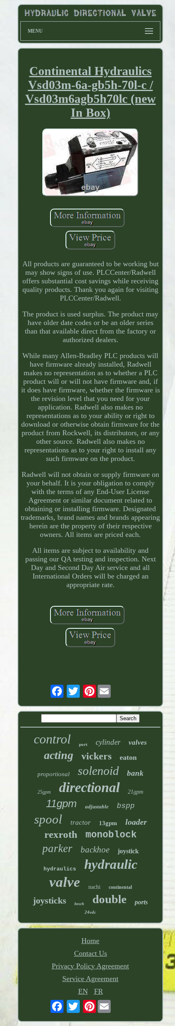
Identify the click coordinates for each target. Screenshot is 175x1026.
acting (58, 755)
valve (64, 882)
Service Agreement (90, 979)
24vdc (90, 912)
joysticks (49, 900)
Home (90, 941)
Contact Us (90, 953)
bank (135, 773)
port (83, 744)
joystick (128, 851)
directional (89, 787)
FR (98, 991)
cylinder (108, 742)
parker (57, 848)
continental (120, 887)
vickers (96, 756)
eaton (128, 757)
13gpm (108, 823)
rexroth (60, 834)
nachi (94, 887)
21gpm (135, 792)
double (109, 899)
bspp (126, 806)
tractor (80, 822)
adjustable (97, 806)
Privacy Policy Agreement (90, 966)
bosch (79, 903)
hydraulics (60, 869)
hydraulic (111, 864)
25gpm (44, 792)
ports (141, 902)
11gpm (61, 803)
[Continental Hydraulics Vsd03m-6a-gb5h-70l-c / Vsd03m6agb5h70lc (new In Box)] (90, 163)
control (52, 739)
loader (136, 821)
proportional (53, 774)
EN (83, 991)
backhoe (95, 850)
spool (48, 819)
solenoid (98, 770)
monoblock (111, 835)
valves (138, 742)
